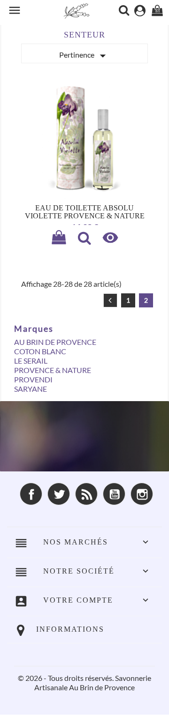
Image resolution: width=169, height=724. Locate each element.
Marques (34, 328)
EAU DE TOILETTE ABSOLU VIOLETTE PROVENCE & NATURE (85, 212)
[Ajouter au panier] (58, 239)
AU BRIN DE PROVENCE (55, 341)
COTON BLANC (40, 351)
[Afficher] (84, 239)
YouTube (114, 494)
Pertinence (84, 56)
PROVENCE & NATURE (52, 370)
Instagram (142, 494)
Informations (70, 629)
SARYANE (30, 388)
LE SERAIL (30, 360)
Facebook (31, 494)
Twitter (58, 494)
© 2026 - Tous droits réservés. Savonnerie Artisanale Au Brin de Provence (84, 682)
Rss (86, 494)
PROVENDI (33, 379)
